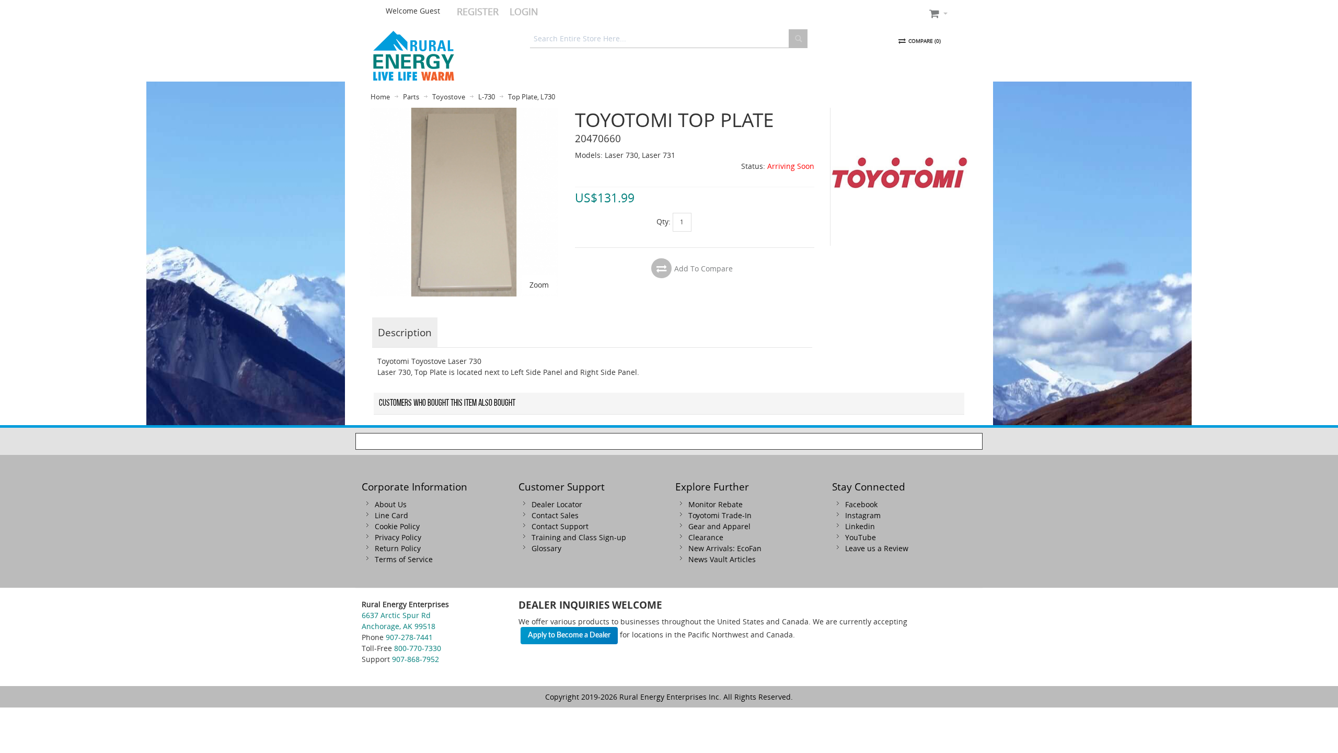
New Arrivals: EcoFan (725, 548)
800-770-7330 (417, 648)
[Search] (798, 38)
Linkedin (860, 526)
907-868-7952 (415, 659)
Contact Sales (555, 515)
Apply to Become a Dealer (569, 635)
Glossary (546, 548)
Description (405, 332)
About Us (391, 504)
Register (478, 11)
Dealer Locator (557, 504)
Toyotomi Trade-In (720, 515)
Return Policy (398, 548)
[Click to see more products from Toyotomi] (899, 177)
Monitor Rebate (715, 504)
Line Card (391, 515)
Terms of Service (404, 559)
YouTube (860, 537)
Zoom (539, 285)
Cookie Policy (397, 526)
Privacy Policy (398, 537)
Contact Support (560, 526)
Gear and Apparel (719, 526)
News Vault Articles (722, 559)
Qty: (663, 221)
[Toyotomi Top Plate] (464, 113)
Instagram (863, 515)
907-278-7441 (409, 637)
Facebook (861, 504)
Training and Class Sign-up (579, 537)
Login (524, 11)
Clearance (705, 537)
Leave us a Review (876, 548)
